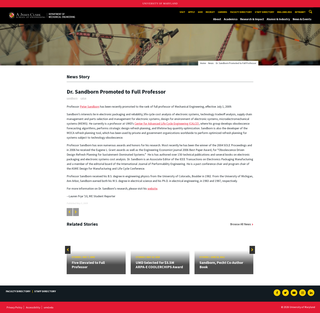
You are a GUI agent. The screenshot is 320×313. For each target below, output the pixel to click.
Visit (182, 11)
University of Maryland (160, 3)
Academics (231, 19)
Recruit (210, 11)
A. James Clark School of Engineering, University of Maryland (41, 10)
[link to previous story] (69, 212)
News (211, 63)
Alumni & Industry (278, 19)
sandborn (72, 98)
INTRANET (300, 11)
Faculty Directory (241, 11)
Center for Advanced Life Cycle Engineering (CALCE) (166, 123)
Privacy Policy (14, 307)
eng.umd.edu (284, 11)
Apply (191, 11)
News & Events (302, 19)
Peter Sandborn (89, 106)
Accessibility (33, 307)
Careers (222, 11)
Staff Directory (264, 11)
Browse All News (240, 224)
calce (83, 98)
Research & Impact (252, 19)
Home (203, 63)
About (217, 19)
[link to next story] (76, 212)
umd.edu (48, 307)
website (152, 188)
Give (200, 11)
